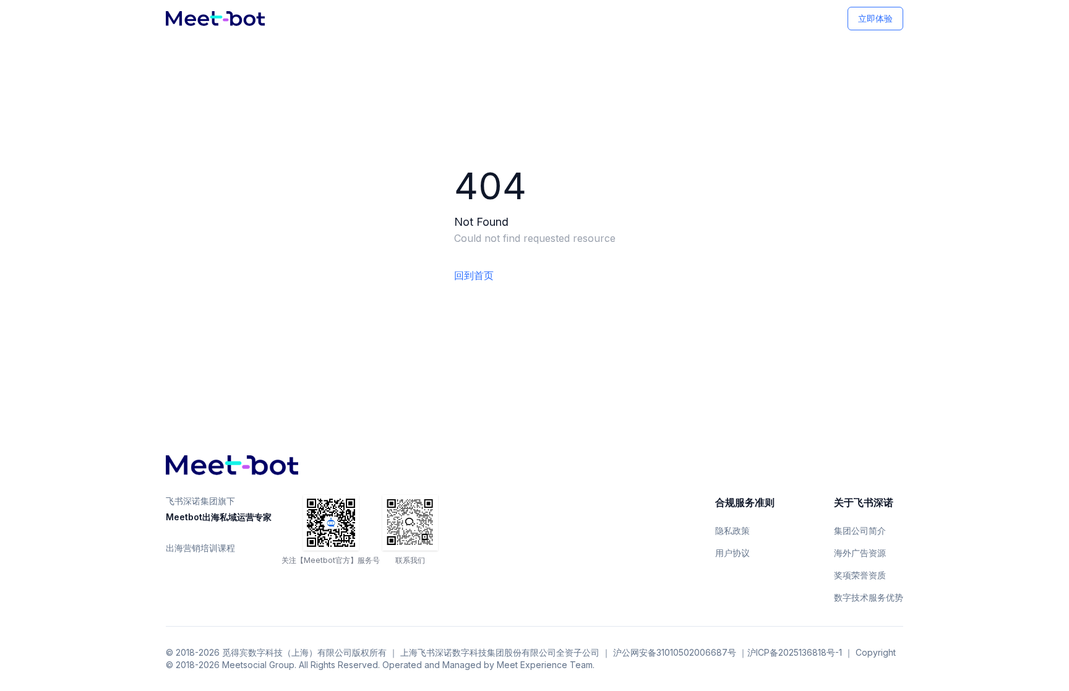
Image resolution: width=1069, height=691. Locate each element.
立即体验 (875, 18)
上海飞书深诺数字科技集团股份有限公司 (478, 652)
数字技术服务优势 (868, 597)
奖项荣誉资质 (860, 575)
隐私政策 (732, 530)
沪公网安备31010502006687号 (674, 652)
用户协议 (732, 552)
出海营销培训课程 (200, 548)
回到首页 (474, 275)
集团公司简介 (860, 530)
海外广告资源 (860, 552)
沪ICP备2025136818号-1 (794, 652)
